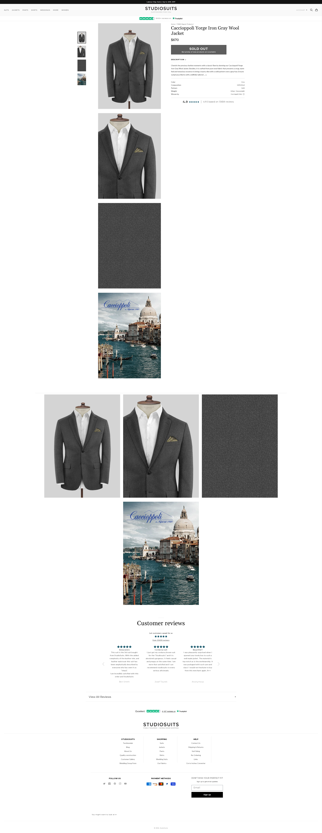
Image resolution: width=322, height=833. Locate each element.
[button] (311, 9)
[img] (161, 636)
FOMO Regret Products (185, 24)
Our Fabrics (161, 763)
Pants (162, 751)
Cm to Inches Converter (195, 763)
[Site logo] (161, 726)
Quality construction (128, 755)
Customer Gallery (128, 759)
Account (301, 10)
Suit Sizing (196, 751)
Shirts (162, 755)
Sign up (207, 795)
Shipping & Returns (196, 747)
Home (173, 24)
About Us (128, 751)
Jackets (162, 747)
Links (196, 759)
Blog (128, 747)
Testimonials (128, 743)
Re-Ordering (196, 755)
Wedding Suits (162, 759)
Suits (162, 743)
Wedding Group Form (127, 763)
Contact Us (195, 743)
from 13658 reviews (161, 640)
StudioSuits (164, 828)
